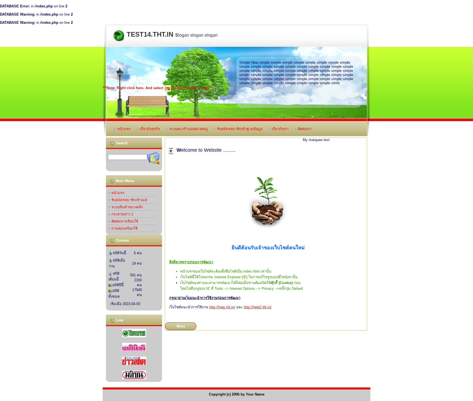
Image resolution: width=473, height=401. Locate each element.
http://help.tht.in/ (222, 307)
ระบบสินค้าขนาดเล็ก (126, 207)
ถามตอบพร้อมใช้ (124, 228)
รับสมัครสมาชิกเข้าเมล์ (128, 200)
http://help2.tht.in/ (258, 307)
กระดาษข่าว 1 (121, 214)
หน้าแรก (123, 129)
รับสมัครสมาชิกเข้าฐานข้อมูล (239, 129)
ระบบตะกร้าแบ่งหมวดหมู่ (188, 129)
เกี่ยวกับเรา (280, 129)
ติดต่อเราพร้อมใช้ (124, 221)
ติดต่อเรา (304, 129)
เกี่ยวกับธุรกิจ (149, 129)
